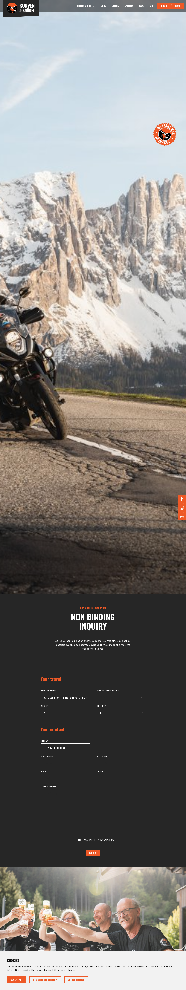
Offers (115, 5)
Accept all (16, 979)
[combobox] (65, 697)
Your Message (48, 786)
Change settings (76, 979)
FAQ (151, 5)
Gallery (129, 5)
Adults (44, 705)
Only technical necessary (45, 979)
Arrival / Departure (107, 690)
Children (101, 705)
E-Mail (44, 771)
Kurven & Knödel (21, 10)
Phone (99, 771)
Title (44, 740)
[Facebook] (182, 498)
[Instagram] (182, 507)
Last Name (101, 756)
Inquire (93, 853)
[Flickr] (182, 516)
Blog (141, 5)
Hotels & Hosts (85, 5)
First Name (47, 756)
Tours (103, 5)
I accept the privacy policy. (98, 839)
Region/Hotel (49, 690)
